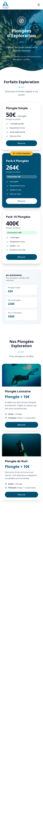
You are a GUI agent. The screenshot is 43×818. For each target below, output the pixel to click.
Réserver (22, 143)
